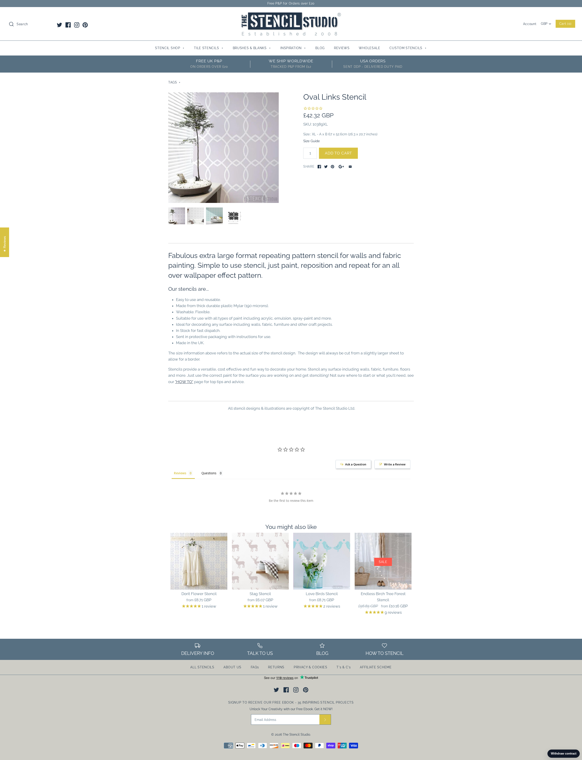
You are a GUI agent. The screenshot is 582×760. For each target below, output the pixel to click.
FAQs (255, 667)
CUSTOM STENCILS (407, 48)
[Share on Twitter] (326, 166)
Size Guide (311, 141)
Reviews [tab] (180, 473)
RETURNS (276, 667)
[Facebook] (68, 25)
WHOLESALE (369, 48)
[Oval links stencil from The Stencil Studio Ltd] (233, 215)
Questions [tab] (208, 473)
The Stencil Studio (296, 734)
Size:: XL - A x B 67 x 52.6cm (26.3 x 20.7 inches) (340, 134)
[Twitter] (59, 25)
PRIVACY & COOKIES (310, 667)
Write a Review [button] (395, 464)
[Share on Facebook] (319, 166)
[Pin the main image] (332, 166)
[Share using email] (350, 166)
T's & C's (343, 667)
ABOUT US (232, 667)
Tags (174, 82)
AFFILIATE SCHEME (375, 667)
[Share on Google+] (341, 166)
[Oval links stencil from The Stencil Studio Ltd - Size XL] (223, 147)
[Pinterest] (85, 25)
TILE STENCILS (208, 48)
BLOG (320, 48)
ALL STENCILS (202, 667)
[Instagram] (76, 25)
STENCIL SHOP (169, 48)
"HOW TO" (184, 381)
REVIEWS (342, 48)
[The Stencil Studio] (291, 14)
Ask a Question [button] (355, 464)
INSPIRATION (293, 48)
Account (530, 24)
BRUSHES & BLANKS (252, 48)
